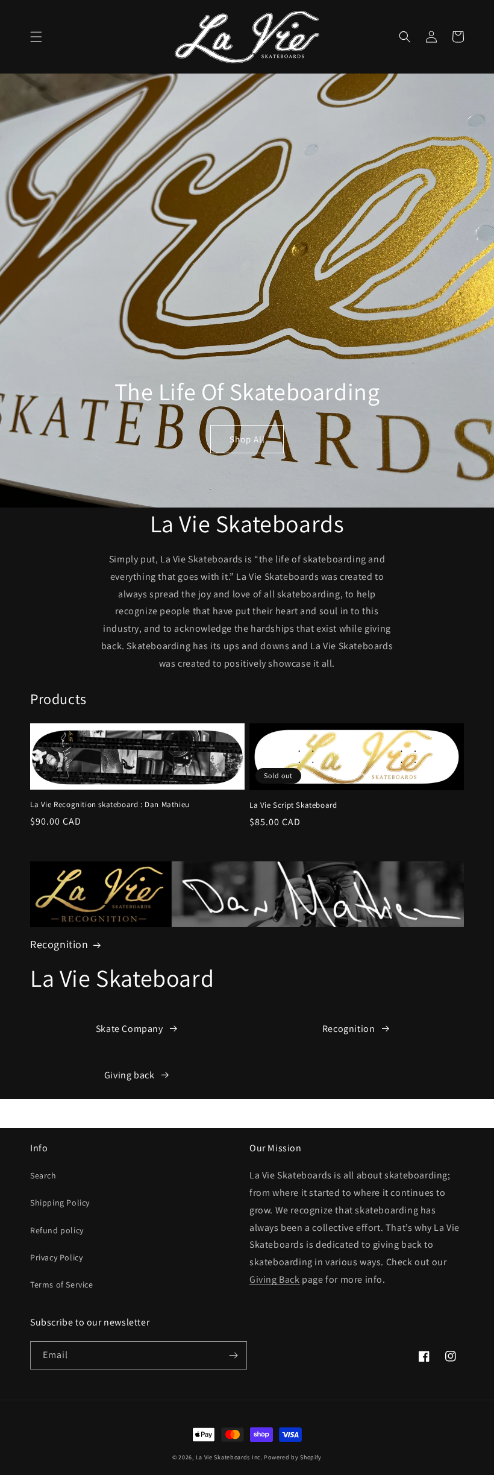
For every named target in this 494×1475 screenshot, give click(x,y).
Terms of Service (61, 1284)
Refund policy (57, 1230)
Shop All (247, 439)
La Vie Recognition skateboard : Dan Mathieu (110, 805)
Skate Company (129, 1028)
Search (43, 1175)
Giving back (129, 1075)
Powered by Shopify (293, 1457)
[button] (36, 37)
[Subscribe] (233, 1355)
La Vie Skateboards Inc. (229, 1457)
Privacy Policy (56, 1257)
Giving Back (274, 1279)
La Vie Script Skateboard (293, 805)
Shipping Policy (60, 1202)
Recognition (59, 944)
